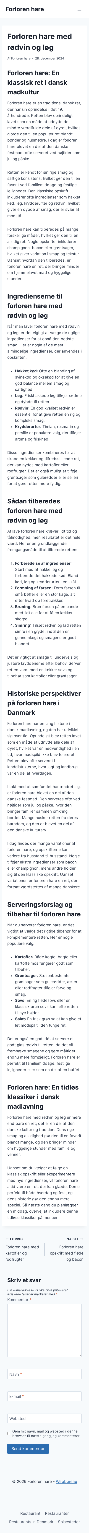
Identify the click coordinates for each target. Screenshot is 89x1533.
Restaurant (30, 1513)
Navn (15, 1374)
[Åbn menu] (79, 9)
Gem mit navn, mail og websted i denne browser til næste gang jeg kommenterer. (46, 1433)
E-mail (16, 1396)
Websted (17, 1418)
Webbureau (66, 1481)
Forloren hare (21, 58)
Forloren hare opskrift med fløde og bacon (67, 1249)
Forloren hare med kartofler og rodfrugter (22, 1249)
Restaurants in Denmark (31, 1522)
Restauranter (57, 1513)
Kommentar (19, 1299)
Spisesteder (69, 1522)
